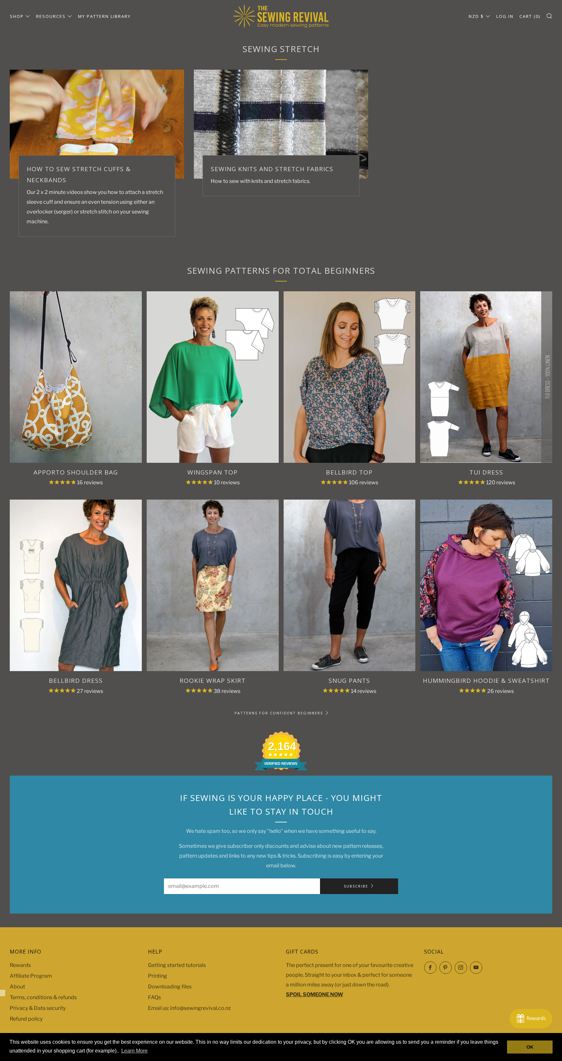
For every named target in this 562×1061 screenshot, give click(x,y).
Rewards (20, 965)
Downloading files (170, 987)
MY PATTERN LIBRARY (104, 16)
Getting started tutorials (177, 965)
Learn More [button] (134, 1051)
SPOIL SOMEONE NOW (314, 994)
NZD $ (476, 16)
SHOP (17, 16)
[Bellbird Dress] (76, 585)
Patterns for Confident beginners (278, 712)
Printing (157, 976)
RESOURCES (51, 16)
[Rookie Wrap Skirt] (213, 585)
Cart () (529, 16)
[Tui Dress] (486, 377)
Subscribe (356, 886)
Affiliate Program (31, 976)
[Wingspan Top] (213, 377)
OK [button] (530, 1047)
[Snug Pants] (350, 585)
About (17, 987)
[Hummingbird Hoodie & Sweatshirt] (486, 585)
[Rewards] (531, 1018)
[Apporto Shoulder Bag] (76, 377)
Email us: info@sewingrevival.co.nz (189, 1008)
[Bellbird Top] (350, 377)
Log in (505, 16)
